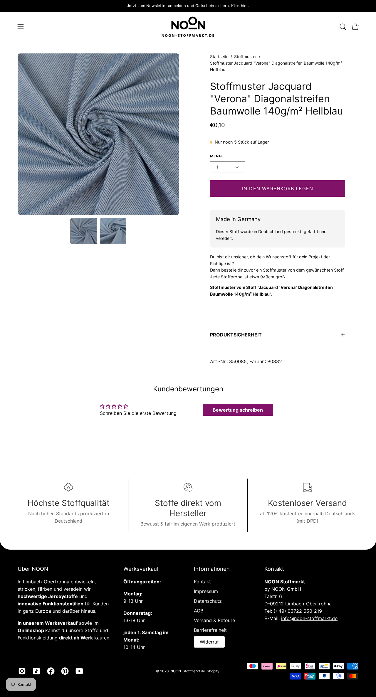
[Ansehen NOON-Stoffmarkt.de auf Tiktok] (35, 671)
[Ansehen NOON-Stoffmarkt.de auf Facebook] (49, 671)
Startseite (219, 56)
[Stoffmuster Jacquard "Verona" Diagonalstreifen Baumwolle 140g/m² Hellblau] (83, 231)
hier (244, 5)
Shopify (213, 671)
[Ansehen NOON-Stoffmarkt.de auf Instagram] (21, 671)
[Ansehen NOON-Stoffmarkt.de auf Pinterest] (64, 671)
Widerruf (209, 642)
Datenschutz (208, 601)
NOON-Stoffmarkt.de (187, 671)
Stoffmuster (245, 56)
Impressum (206, 591)
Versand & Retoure (214, 620)
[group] (188, 6)
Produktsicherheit (236, 335)
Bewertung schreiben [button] (238, 410)
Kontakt (202, 582)
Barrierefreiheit (210, 630)
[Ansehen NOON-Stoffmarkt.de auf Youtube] (78, 671)
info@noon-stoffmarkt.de (309, 618)
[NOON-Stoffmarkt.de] (188, 26)
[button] (343, 27)
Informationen (212, 568)
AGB (198, 611)
